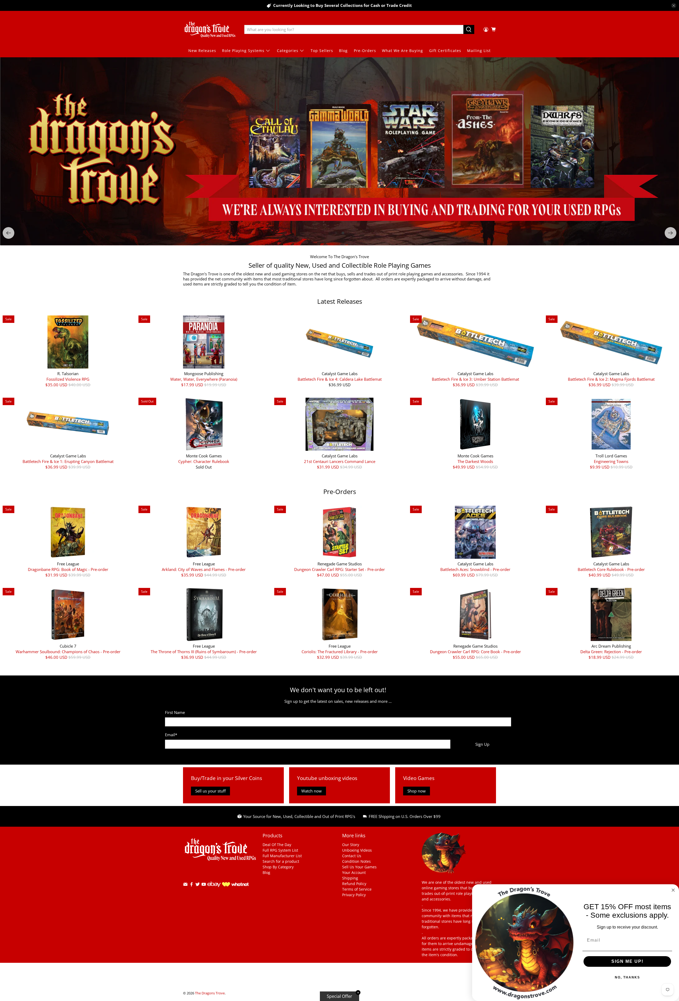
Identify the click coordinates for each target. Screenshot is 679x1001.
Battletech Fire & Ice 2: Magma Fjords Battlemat (611, 379)
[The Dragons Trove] (209, 29)
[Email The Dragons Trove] (185, 884)
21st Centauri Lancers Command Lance (339, 461)
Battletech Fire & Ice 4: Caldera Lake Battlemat (340, 379)
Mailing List (479, 50)
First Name (175, 712)
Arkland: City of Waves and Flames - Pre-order (204, 569)
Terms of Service (357, 889)
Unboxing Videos (357, 850)
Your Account (354, 872)
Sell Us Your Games (359, 866)
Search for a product (281, 861)
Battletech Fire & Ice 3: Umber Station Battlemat (475, 379)
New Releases (202, 50)
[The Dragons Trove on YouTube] (203, 884)
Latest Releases (339, 301)
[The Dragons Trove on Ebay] (214, 889)
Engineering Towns (611, 461)
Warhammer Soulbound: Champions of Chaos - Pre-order (68, 651)
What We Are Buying (402, 50)
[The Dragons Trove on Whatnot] (235, 884)
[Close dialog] (673, 890)
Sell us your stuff (210, 791)
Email (171, 734)
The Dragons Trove (210, 993)
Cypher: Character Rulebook (203, 461)
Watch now (311, 791)
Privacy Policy (354, 894)
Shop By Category (278, 866)
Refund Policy (354, 883)
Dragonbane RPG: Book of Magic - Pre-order (68, 569)
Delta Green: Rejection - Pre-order (611, 651)
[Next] (670, 233)
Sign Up (482, 744)
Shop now (416, 791)
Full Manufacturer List (282, 855)
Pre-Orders (365, 50)
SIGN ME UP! (627, 961)
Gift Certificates (445, 50)
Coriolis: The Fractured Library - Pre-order (340, 651)
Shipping (350, 878)
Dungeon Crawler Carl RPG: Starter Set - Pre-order (339, 569)
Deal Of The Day (277, 844)
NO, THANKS (627, 977)
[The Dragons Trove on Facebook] (191, 884)
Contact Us (351, 855)
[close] (673, 5)
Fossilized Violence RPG (67, 379)
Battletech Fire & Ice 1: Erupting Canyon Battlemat (68, 461)
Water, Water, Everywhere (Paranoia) (203, 379)
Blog (343, 50)
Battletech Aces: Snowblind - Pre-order (475, 569)
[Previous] (8, 233)
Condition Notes (356, 861)
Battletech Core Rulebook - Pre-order (611, 569)
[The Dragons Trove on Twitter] (197, 884)
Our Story (350, 844)
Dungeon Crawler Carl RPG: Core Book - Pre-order (475, 651)
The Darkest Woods (475, 461)
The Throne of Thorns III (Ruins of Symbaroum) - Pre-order (204, 651)
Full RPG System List (280, 850)
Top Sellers (322, 50)
